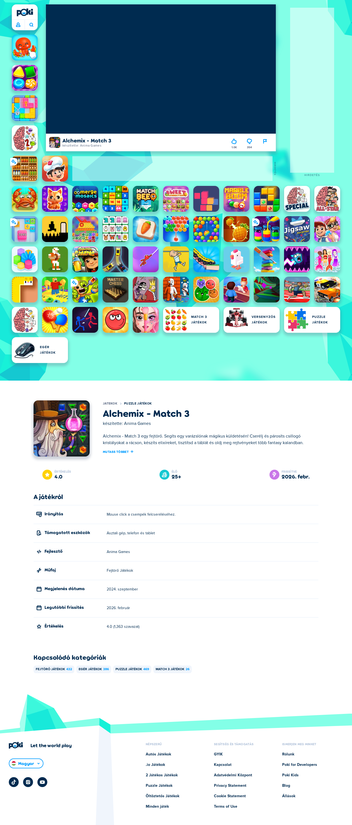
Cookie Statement (230, 796)
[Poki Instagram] (28, 782)
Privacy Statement (230, 786)
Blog (286, 786)
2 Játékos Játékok (162, 775)
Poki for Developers (299, 765)
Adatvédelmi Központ (233, 775)
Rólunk (288, 754)
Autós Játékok (158, 754)
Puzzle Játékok (138, 403)
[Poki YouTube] (42, 782)
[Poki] (24, 12)
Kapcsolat (223, 765)
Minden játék (157, 807)
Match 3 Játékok (172, 669)
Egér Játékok (94, 669)
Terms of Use (225, 807)
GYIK (218, 754)
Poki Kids (290, 775)
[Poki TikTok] (14, 782)
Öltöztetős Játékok (162, 796)
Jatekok (110, 403)
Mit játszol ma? (31, 25)
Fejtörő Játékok (54, 669)
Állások (288, 796)
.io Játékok (155, 765)
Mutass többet (116, 451)
